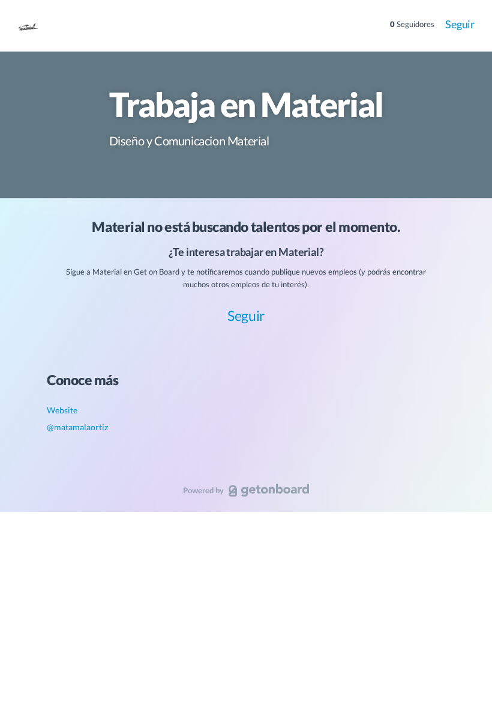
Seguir (460, 24)
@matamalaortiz (77, 427)
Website (62, 410)
